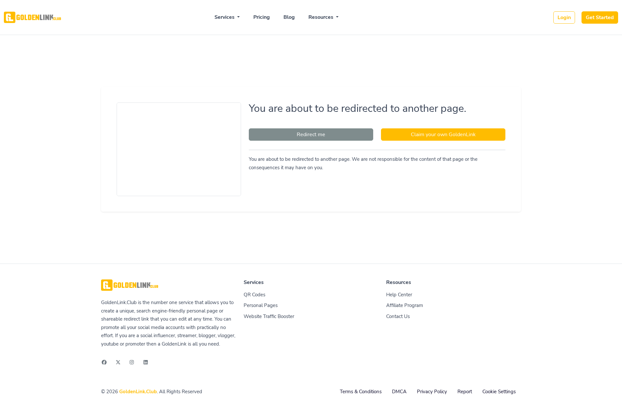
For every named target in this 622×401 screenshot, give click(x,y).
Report (464, 391)
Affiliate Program (404, 305)
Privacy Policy (432, 391)
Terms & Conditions (361, 391)
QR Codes (254, 294)
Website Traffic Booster (269, 316)
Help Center (399, 294)
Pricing (261, 17)
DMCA (399, 391)
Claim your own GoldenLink (443, 134)
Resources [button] (321, 17)
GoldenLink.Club (138, 391)
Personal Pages (261, 305)
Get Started (600, 17)
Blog (289, 17)
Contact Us (398, 316)
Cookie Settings (499, 391)
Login (564, 17)
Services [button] (225, 17)
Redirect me (311, 134)
